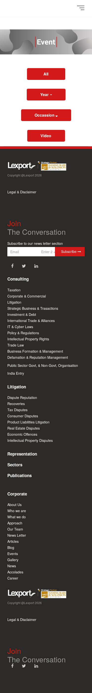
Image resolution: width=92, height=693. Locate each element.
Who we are (16, 510)
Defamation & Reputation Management (37, 357)
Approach (14, 522)
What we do (16, 516)
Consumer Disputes (22, 415)
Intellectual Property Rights (28, 338)
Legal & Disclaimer (21, 191)
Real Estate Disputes (23, 428)
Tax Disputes (17, 409)
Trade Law (15, 345)
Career (12, 578)
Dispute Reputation (22, 397)
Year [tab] (45, 94)
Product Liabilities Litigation (28, 422)
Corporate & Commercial (26, 296)
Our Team (15, 529)
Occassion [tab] (45, 115)
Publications (19, 475)
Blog (10, 547)
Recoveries (16, 403)
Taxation (14, 289)
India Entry (15, 373)
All (45, 74)
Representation (22, 454)
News (11, 565)
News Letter (16, 535)
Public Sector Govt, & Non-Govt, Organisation (42, 365)
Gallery (12, 559)
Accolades (15, 571)
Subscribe (69, 251)
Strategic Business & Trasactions (32, 308)
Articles (13, 541)
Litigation (14, 302)
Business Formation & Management (35, 351)
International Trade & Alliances (31, 320)
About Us (14, 504)
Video (45, 135)
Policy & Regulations (23, 332)
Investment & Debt (21, 314)
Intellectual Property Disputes (30, 440)
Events (12, 553)
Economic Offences (22, 434)
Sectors (14, 465)
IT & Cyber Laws (20, 326)
